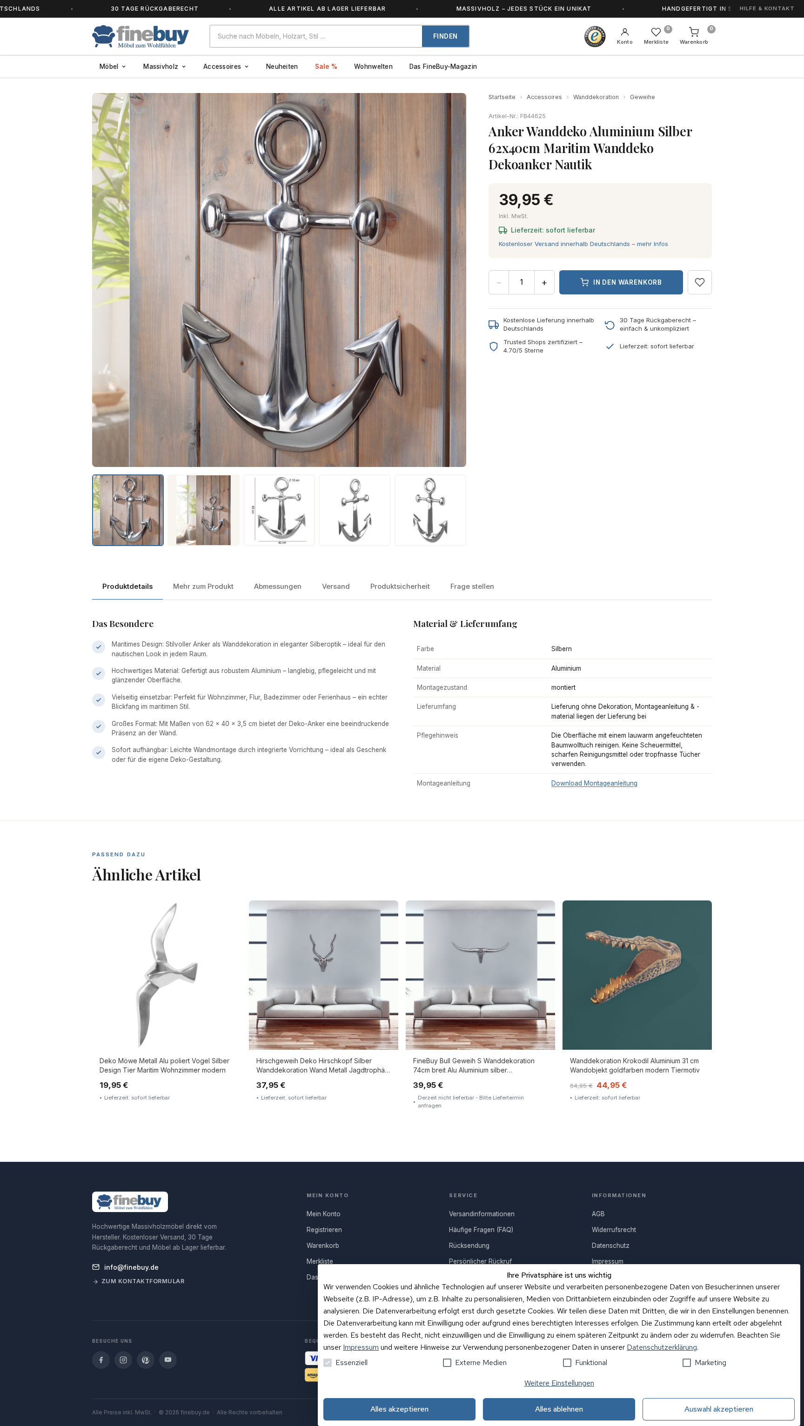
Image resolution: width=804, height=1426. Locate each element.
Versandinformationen (482, 1214)
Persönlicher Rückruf (480, 1261)
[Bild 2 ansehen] (203, 510)
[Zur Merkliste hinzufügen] (700, 282)
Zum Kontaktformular (143, 1281)
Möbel (109, 66)
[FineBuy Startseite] (143, 36)
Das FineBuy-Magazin (443, 66)
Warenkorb (323, 1245)
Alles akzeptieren (399, 1409)
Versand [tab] (336, 586)
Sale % (326, 66)
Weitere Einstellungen (559, 1383)
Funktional (591, 1362)
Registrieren (324, 1229)
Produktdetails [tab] (127, 586)
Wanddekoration (596, 96)
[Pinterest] (145, 1360)
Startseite (502, 96)
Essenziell (351, 1362)
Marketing (710, 1362)
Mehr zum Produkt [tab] (203, 586)
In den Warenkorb (627, 282)
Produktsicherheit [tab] (400, 586)
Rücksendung (469, 1245)
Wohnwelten (373, 66)
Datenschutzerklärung (662, 1347)
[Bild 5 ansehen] (430, 510)
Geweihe (642, 96)
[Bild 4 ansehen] (354, 510)
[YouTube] (168, 1360)
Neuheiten (282, 66)
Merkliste (320, 1261)
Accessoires (222, 66)
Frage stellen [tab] (472, 586)
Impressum (361, 1347)
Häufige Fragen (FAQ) (481, 1229)
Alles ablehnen (559, 1409)
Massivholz (160, 66)
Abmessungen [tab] (278, 586)
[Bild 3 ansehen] (279, 510)
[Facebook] (101, 1360)
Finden (445, 36)
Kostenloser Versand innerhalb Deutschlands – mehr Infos (583, 243)
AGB (598, 1214)
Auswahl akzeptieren (718, 1409)
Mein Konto (324, 1214)
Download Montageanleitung (594, 783)
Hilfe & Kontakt (767, 8)
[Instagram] (123, 1360)
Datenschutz (611, 1245)
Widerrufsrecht (614, 1229)
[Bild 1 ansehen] (128, 510)
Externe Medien (481, 1362)
